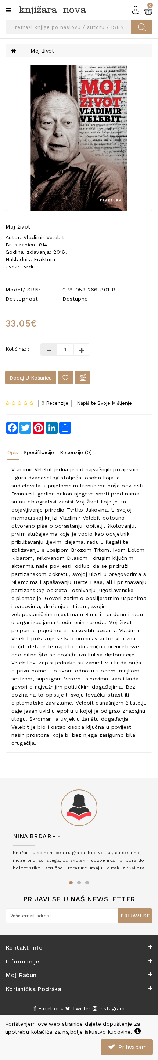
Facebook (50, 1008)
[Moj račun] (136, 9)
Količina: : (17, 349)
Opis (12, 452)
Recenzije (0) (76, 452)
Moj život (42, 51)
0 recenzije (55, 403)
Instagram (111, 1008)
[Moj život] (79, 138)
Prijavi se (135, 915)
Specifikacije (39, 452)
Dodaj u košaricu (31, 378)
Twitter (80, 1008)
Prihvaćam (131, 1047)
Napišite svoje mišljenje (104, 403)
